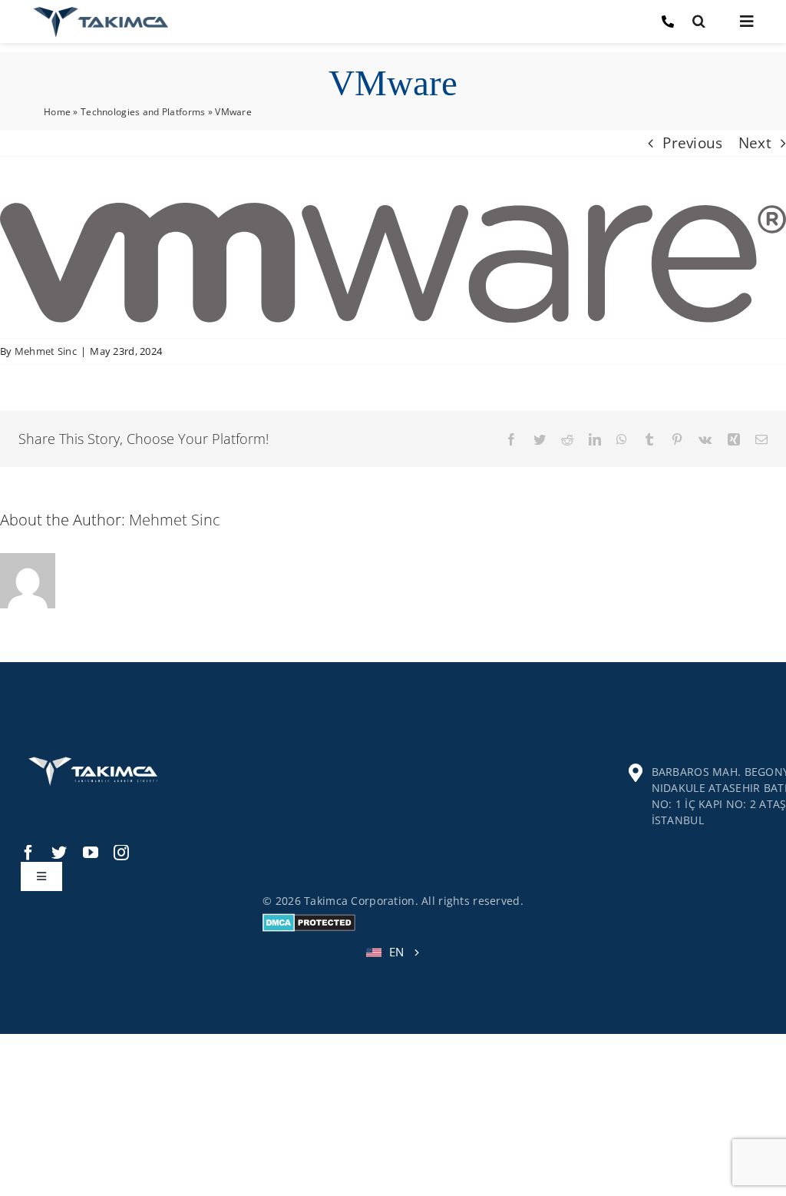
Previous (692, 143)
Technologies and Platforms (143, 111)
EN (397, 951)
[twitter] (59, 852)
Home (57, 111)
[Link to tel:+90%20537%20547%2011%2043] (668, 21)
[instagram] (121, 852)
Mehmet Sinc (46, 351)
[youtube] (90, 852)
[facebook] (28, 852)
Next (754, 143)
